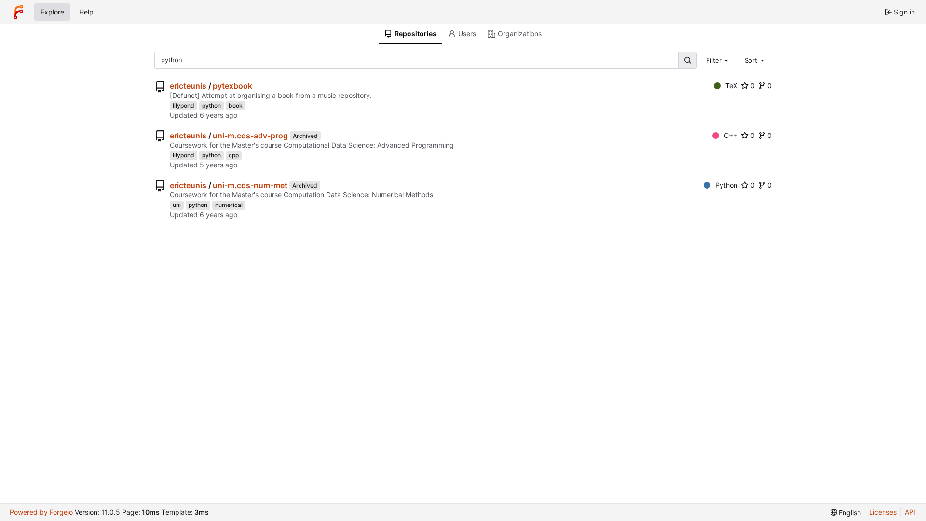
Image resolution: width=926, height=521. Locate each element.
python (211, 105)
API (910, 512)
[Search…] (687, 60)
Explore (52, 12)
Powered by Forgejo (41, 512)
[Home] (18, 12)
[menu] (846, 512)
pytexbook (232, 86)
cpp (234, 155)
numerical (229, 204)
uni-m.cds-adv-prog (250, 135)
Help (86, 12)
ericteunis (188, 86)
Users (467, 33)
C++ (730, 135)
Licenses (883, 512)
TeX (731, 86)
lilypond (183, 105)
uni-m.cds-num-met (250, 185)
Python (726, 185)
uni (177, 204)
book (236, 105)
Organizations (520, 33)
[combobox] (718, 60)
